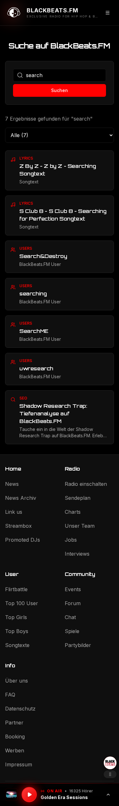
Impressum (18, 764)
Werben (14, 750)
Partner (14, 722)
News (12, 484)
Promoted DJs (22, 540)
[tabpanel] (59, 297)
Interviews (77, 554)
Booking (15, 736)
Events (73, 589)
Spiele (72, 631)
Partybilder (78, 645)
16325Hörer (81, 791)
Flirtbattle (16, 589)
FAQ (10, 694)
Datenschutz (20, 708)
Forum (73, 603)
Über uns (16, 680)
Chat (70, 617)
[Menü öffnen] (107, 12)
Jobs (71, 540)
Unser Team (80, 526)
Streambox (18, 526)
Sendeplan (77, 498)
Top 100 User (21, 603)
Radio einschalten (86, 484)
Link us (13, 512)
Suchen (59, 90)
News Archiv (20, 498)
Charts (73, 512)
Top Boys (16, 631)
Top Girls (16, 617)
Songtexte (17, 645)
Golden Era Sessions (64, 797)
